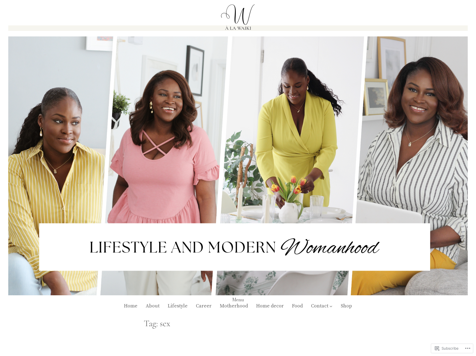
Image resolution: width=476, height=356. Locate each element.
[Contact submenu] (330, 306)
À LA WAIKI (238, 28)
